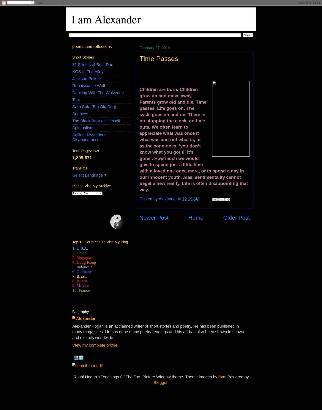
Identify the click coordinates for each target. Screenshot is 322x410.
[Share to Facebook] (225, 199)
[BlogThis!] (218, 199)
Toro (76, 99)
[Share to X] (221, 199)
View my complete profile (94, 345)
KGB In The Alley (87, 71)
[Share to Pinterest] (228, 199)
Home (195, 218)
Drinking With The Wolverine (98, 92)
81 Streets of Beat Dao (92, 64)
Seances (80, 113)
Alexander (86, 318)
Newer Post (153, 218)
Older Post (236, 218)
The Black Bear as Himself (96, 121)
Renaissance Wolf (88, 85)
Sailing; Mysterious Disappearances (89, 137)
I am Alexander (106, 19)
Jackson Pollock (87, 78)
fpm (221, 377)
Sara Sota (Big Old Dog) (94, 106)
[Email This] (214, 199)
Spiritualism (82, 127)
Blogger (160, 382)
